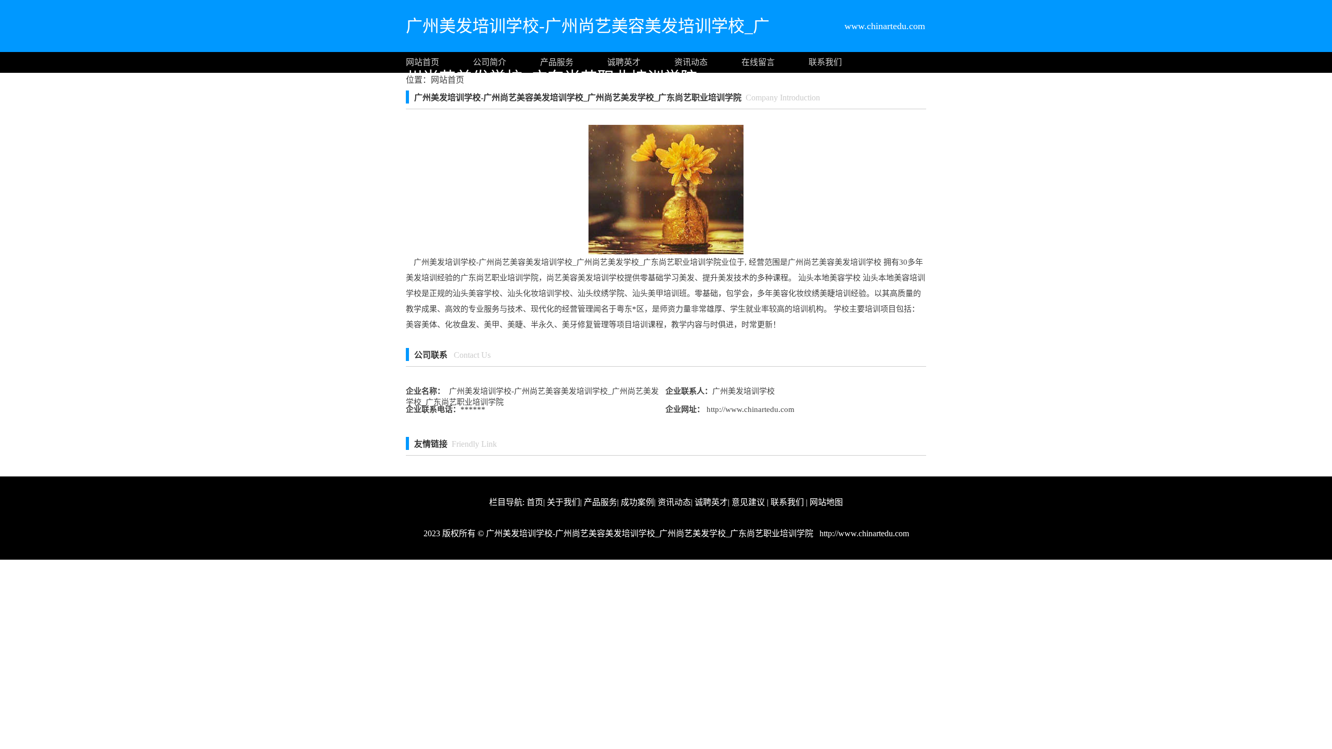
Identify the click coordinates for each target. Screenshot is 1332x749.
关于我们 (563, 502)
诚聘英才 (624, 62)
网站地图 (826, 502)
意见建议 (748, 502)
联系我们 (825, 62)
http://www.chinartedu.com (750, 409)
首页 (535, 502)
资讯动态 (691, 62)
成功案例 (637, 502)
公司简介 (489, 62)
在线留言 (758, 62)
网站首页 (422, 62)
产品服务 (556, 62)
